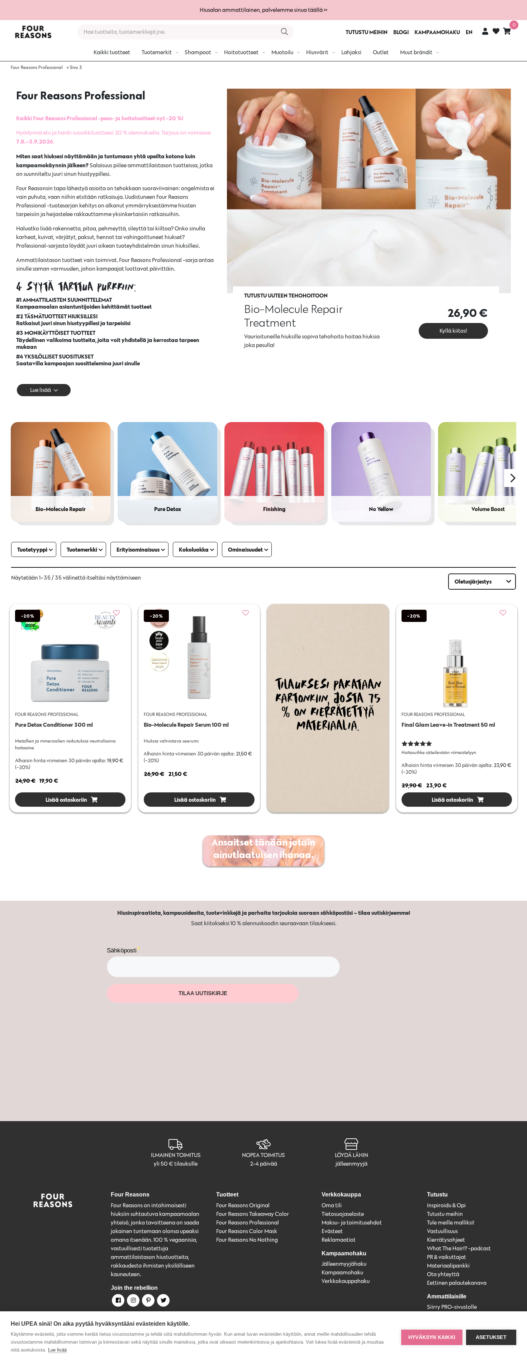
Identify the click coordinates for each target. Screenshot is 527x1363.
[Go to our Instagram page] (132, 1301)
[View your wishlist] (496, 32)
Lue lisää (57, 1350)
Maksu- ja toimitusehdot (352, 1222)
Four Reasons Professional (37, 67)
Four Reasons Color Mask (246, 1231)
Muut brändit (416, 52)
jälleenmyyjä (351, 1163)
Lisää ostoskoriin (65, 799)
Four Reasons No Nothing (247, 1239)
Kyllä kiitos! (453, 330)
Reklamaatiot (339, 1239)
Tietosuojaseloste (343, 1213)
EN (469, 32)
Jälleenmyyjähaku (344, 1263)
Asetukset (491, 1337)
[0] (507, 31)
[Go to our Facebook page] (117, 1301)
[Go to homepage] (33, 32)
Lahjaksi (351, 52)
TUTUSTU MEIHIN (367, 32)
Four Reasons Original (243, 1205)
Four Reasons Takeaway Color (252, 1213)
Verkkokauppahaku (346, 1281)
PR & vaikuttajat (446, 1257)
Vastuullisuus (442, 1231)
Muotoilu (282, 52)
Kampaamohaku (342, 1272)
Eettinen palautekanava (456, 1282)
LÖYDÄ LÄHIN (351, 1155)
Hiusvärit (317, 52)
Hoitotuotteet (241, 52)
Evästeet (332, 1231)
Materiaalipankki (448, 1265)
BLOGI (401, 32)
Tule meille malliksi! (450, 1222)
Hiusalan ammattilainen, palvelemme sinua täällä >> (263, 9)
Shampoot (198, 52)
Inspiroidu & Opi (446, 1205)
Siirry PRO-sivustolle (452, 1306)
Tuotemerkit (157, 52)
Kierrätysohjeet (446, 1239)
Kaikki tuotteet (112, 52)
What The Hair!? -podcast (459, 1248)
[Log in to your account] (485, 31)
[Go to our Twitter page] (163, 1301)
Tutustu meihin (445, 1213)
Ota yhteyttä (443, 1274)
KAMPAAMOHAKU (437, 32)
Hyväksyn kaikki (431, 1337)
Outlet (381, 52)
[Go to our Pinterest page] (148, 1301)
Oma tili (332, 1205)
